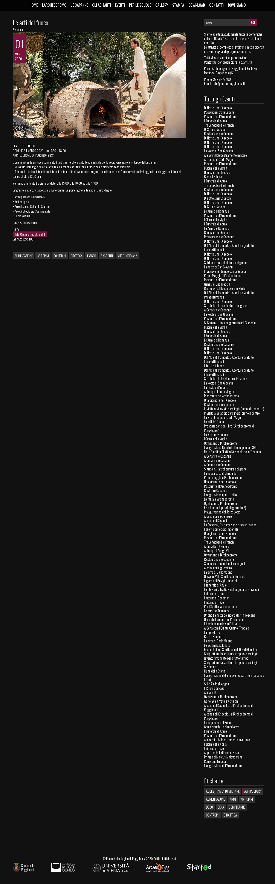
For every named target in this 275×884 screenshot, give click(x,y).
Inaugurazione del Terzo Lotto (222, 512)
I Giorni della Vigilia (215, 168)
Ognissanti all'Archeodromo (221, 443)
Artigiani (43, 255)
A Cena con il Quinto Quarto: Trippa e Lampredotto (226, 630)
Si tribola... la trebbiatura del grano (225, 262)
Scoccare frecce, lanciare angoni (224, 563)
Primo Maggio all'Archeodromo (222, 275)
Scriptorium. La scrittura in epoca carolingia (231, 662)
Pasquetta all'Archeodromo (220, 116)
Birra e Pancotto (214, 636)
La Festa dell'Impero (216, 387)
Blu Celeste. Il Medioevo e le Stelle (225, 288)
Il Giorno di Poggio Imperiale (221, 529)
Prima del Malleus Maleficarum (223, 757)
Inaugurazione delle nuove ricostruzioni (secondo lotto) (234, 677)
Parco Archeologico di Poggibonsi (125, 858)
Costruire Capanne (215, 490)
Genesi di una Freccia (217, 172)
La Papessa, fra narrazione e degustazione (230, 524)
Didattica (76, 255)
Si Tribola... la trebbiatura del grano (225, 378)
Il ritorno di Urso (214, 593)
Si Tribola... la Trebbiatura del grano (226, 305)
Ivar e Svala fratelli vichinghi (221, 701)
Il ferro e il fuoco (214, 365)
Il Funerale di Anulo (215, 120)
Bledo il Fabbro (213, 176)
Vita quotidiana (127, 255)
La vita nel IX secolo (216, 434)
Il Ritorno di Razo (214, 688)
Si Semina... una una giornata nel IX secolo (230, 322)
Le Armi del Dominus (216, 211)
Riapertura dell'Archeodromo (221, 395)
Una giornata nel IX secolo (220, 400)
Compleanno (237, 807)
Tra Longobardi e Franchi (219, 125)
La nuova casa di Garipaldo (220, 473)
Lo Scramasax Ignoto (217, 645)
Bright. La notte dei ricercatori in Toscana (229, 615)
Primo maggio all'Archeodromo (223, 477)
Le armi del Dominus (216, 610)
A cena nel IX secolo (216, 520)
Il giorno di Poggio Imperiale (221, 580)
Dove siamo (237, 5)
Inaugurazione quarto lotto (220, 494)
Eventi (120, 5)
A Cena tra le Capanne (217, 310)
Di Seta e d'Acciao (215, 129)
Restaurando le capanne (219, 404)
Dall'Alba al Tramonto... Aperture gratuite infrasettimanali (229, 247)
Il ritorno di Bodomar (216, 598)
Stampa (178, 5)
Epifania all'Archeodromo (219, 499)
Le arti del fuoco (30, 22)
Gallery (161, 5)
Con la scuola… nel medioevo (221, 726)
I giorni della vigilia (215, 744)
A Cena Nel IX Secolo (216, 546)
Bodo (209, 807)
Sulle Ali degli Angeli (216, 683)
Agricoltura (252, 791)
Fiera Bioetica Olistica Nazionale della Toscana (232, 451)
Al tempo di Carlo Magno (219, 391)
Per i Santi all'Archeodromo (220, 606)
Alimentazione (24, 255)
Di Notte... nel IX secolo (218, 107)
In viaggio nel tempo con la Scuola (225, 271)
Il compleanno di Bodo (217, 722)
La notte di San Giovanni (218, 267)
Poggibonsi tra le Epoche (219, 112)
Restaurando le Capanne (219, 133)
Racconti (107, 255)
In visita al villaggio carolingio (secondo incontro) (234, 408)
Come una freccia (215, 761)
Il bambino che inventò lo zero (222, 623)
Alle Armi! (210, 692)
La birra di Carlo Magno (218, 572)
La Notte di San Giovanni (219, 150)
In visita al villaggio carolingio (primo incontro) (232, 413)
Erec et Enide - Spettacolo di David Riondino (230, 649)
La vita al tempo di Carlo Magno (223, 417)
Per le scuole (140, 5)
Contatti (216, 5)
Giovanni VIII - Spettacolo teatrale (224, 576)
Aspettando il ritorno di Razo (221, 752)
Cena (221, 807)
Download (196, 5)
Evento (91, 255)
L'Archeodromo (54, 5)
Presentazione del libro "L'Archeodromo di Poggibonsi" (229, 428)
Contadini (59, 255)
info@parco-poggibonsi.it (30, 234)
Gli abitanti (101, 5)
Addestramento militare (223, 791)
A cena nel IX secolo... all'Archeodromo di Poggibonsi (228, 707)
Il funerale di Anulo (215, 585)
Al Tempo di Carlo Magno (219, 159)
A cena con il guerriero (218, 516)
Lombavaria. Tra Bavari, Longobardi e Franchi (231, 589)
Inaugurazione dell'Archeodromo (223, 765)
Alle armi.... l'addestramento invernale (227, 739)
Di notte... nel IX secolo (218, 198)
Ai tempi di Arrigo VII (216, 550)
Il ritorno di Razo (214, 602)
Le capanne (79, 5)
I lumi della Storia (214, 671)
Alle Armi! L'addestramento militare (225, 155)
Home (33, 5)
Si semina (210, 666)
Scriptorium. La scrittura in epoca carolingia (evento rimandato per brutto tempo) (231, 656)
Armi (233, 799)
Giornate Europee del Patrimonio (224, 619)
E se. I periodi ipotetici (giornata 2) (225, 507)
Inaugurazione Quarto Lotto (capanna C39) (230, 447)
